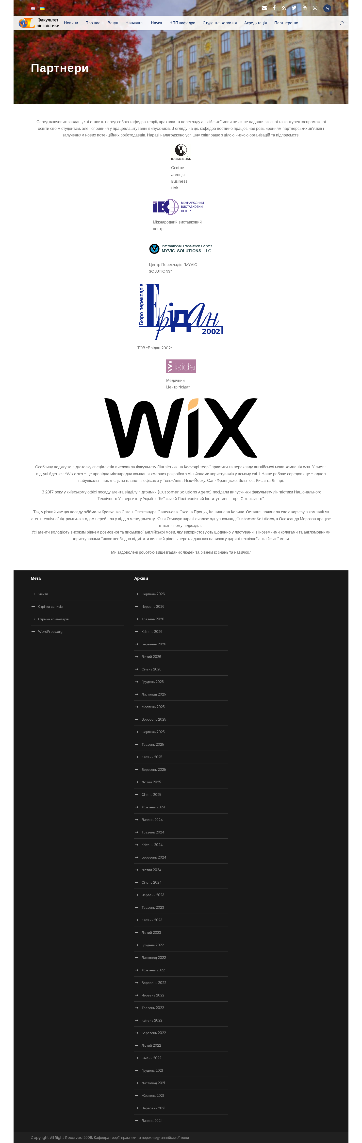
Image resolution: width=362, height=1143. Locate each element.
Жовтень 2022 (153, 970)
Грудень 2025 (153, 681)
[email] (264, 7)
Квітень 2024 (152, 844)
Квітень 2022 (152, 1020)
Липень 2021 (152, 1120)
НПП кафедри (182, 23)
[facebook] (274, 7)
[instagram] (315, 7)
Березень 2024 (154, 857)
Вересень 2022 (154, 982)
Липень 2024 (152, 819)
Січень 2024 (152, 882)
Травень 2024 (153, 832)
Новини (71, 23)
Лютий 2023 (151, 932)
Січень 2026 (152, 669)
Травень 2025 (153, 744)
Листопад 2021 (153, 1083)
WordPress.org (50, 631)
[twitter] (294, 7)
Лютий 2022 (151, 1045)
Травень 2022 (153, 1007)
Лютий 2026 (151, 656)
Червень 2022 (153, 995)
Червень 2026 (153, 606)
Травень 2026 (153, 619)
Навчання (135, 23)
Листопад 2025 (154, 694)
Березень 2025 (154, 769)
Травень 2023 (153, 907)
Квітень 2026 (152, 631)
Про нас (92, 23)
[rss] (284, 7)
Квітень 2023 (152, 920)
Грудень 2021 (152, 1070)
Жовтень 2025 (153, 706)
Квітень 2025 (152, 757)
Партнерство (286, 23)
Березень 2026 (154, 644)
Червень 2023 (153, 894)
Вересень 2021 (153, 1108)
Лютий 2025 (151, 782)
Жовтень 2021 (153, 1095)
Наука (156, 23)
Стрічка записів (50, 606)
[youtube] (305, 7)
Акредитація (255, 23)
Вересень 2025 (154, 719)
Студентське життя (220, 23)
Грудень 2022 (153, 945)
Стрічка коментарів (53, 619)
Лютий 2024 (152, 869)
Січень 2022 (151, 1057)
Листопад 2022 (154, 957)
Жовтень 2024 (153, 807)
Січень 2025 (151, 794)
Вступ (113, 23)
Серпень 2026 (153, 594)
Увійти (43, 594)
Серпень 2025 (153, 731)
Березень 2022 (154, 1032)
